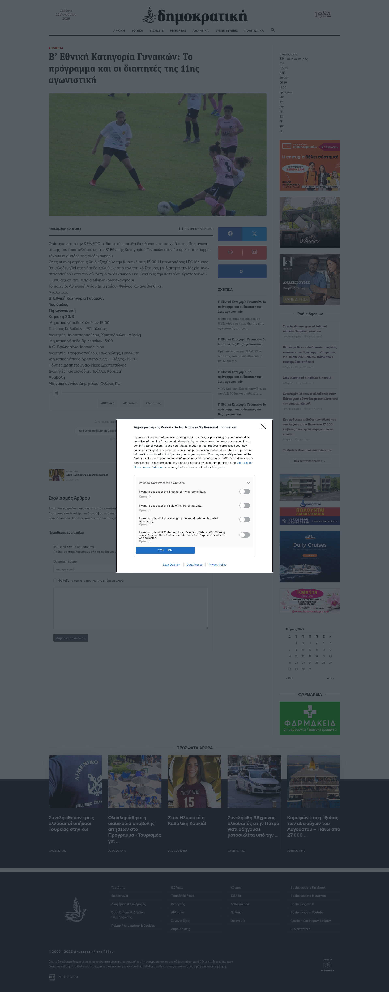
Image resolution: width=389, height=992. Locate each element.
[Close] (264, 428)
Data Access (194, 564)
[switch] (244, 491)
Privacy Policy (217, 564)
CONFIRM (165, 550)
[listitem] (194, 483)
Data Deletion (171, 564)
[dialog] (194, 496)
